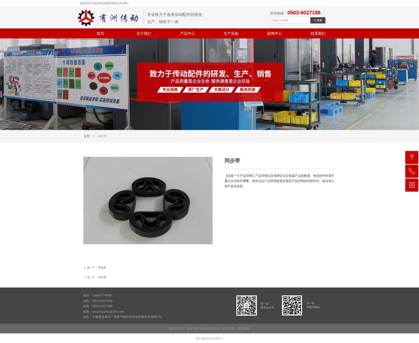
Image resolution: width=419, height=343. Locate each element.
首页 (87, 136)
